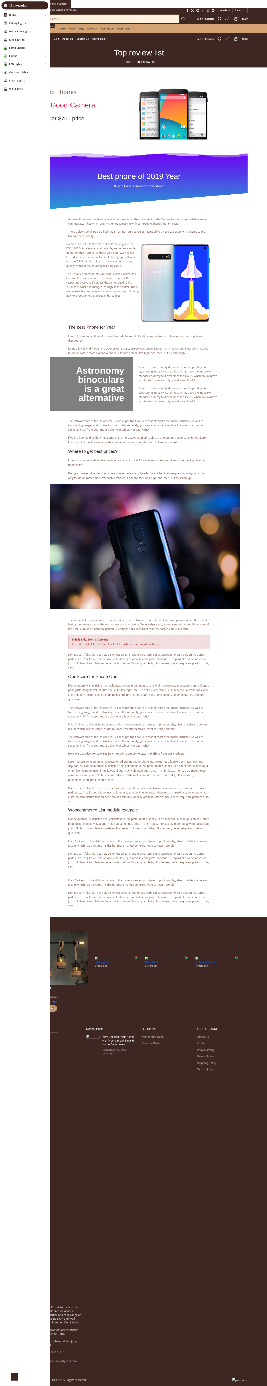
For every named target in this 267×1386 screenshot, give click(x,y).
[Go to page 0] (161, 997)
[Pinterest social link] (197, 10)
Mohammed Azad (206, 962)
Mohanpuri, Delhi (153, 1036)
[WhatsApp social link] (207, 10)
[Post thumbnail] (93, 1045)
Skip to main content (55, 3)
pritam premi (102, 962)
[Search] (183, 19)
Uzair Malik (152, 962)
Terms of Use (205, 1069)
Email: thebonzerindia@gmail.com (56, 1361)
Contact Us (204, 1043)
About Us (203, 1036)
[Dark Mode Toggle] (14, 1377)
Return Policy (205, 1056)
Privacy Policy (206, 1050)
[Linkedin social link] (203, 10)
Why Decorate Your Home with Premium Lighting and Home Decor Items (118, 1040)
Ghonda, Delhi (151, 1043)
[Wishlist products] (219, 18)
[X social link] (192, 10)
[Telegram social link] (213, 10)
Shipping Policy (206, 1063)
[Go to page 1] (170, 997)
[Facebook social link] (188, 10)
